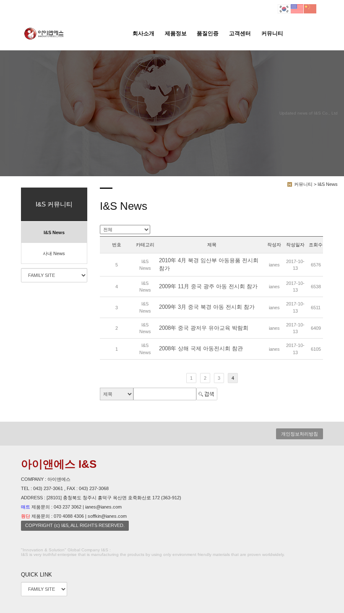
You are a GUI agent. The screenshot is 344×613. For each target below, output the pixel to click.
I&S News (54, 232)
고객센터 (240, 33)
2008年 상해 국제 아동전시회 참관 (201, 349)
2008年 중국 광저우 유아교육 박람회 (203, 328)
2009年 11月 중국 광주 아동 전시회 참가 (208, 286)
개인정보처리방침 (299, 433)
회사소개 (143, 33)
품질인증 (208, 33)
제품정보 (176, 33)
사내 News (54, 253)
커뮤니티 (272, 33)
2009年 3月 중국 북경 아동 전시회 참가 (207, 307)
